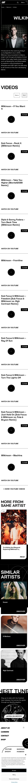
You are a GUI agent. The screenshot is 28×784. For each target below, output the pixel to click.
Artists (15, 7)
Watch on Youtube (9, 132)
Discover (8, 7)
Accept (14, 770)
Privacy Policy (14, 782)
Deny (14, 774)
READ (22, 557)
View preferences (14, 779)
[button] (25, 754)
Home (2, 7)
